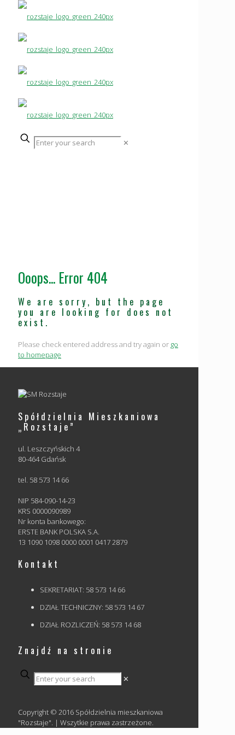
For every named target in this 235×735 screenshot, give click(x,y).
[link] (126, 143)
